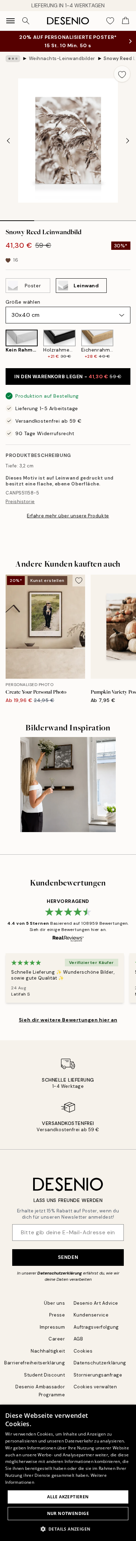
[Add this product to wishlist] (122, 74)
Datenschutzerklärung (59, 1273)
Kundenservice (91, 1315)
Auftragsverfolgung (96, 1327)
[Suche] (25, 20)
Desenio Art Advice (96, 1303)
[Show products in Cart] (125, 20)
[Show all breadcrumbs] (13, 58)
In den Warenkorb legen (67, 376)
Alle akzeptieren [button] (68, 1497)
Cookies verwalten (95, 1387)
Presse (57, 1315)
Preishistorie (20, 502)
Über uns (54, 1303)
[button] (68, 1529)
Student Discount (44, 1375)
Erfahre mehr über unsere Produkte (68, 516)
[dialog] (68, 1473)
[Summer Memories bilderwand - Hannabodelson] (68, 784)
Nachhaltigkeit (48, 1351)
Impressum (52, 1327)
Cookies (83, 1351)
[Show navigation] (10, 20)
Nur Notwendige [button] (68, 1513)
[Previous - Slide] (8, 140)
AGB (78, 1339)
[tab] (17, 218)
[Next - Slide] (127, 140)
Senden (68, 1257)
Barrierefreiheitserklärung (34, 1363)
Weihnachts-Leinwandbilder (62, 58)
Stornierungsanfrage (98, 1375)
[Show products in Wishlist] (110, 20)
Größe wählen (23, 302)
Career (56, 1339)
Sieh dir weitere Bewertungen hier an (68, 1020)
